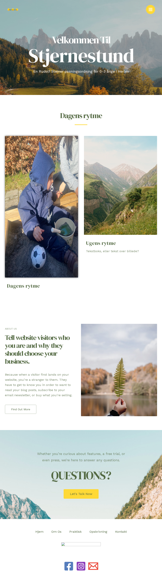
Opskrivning (98, 532)
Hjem (39, 532)
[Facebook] (69, 566)
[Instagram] (81, 566)
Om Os (56, 532)
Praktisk (75, 532)
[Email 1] (93, 566)
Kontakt (121, 532)
